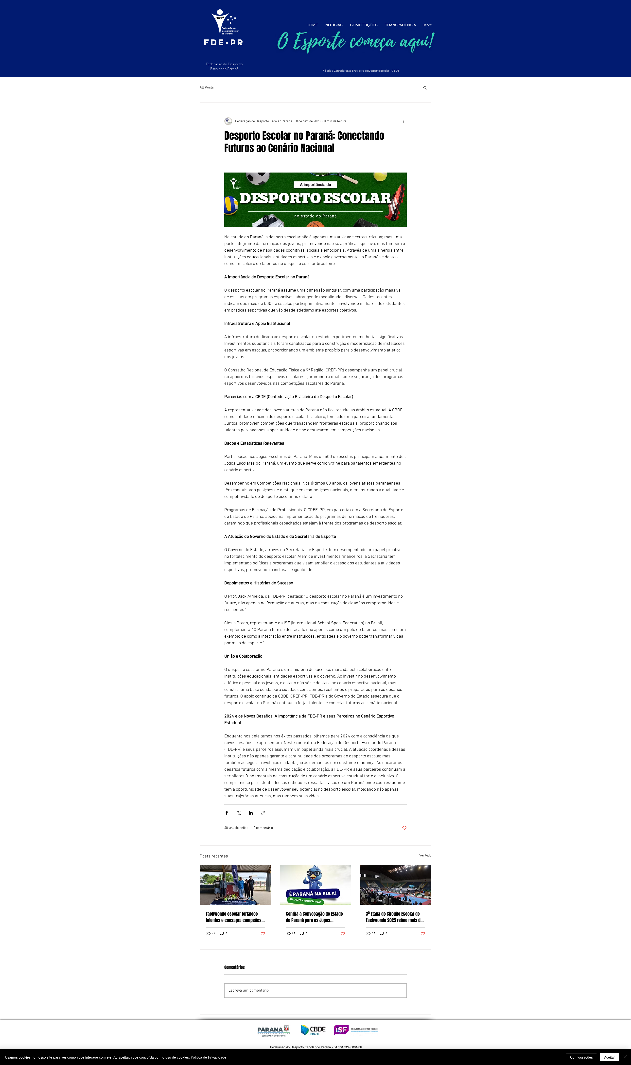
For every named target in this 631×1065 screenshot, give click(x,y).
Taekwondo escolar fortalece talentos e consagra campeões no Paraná (234, 917)
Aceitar (609, 1057)
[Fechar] (625, 1057)
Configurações (581, 1057)
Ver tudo (425, 856)
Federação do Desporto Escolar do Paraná (224, 66)
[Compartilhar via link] (263, 812)
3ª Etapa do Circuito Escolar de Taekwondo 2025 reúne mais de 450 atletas (394, 917)
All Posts (207, 87)
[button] (425, 87)
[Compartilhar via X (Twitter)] (238, 812)
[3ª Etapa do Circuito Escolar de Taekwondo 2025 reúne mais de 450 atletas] (395, 885)
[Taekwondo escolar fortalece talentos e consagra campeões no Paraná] (235, 885)
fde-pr (224, 42)
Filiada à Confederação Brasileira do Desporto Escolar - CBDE (361, 70)
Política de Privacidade (208, 1057)
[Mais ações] (404, 121)
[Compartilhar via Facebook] (226, 812)
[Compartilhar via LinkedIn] (250, 812)
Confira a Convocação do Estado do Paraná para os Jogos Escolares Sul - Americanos (314, 917)
